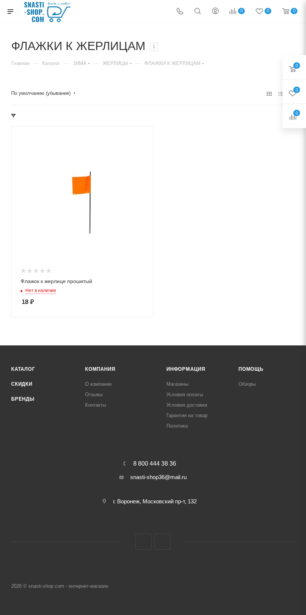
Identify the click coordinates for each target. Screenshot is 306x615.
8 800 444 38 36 (154, 464)
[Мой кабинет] (215, 12)
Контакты (95, 405)
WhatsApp (162, 542)
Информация (185, 369)
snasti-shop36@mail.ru (158, 477)
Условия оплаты (184, 394)
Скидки (21, 384)
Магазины (177, 384)
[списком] (281, 93)
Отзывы (94, 394)
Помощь (250, 369)
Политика (177, 426)
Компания (100, 369)
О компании (98, 384)
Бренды (23, 399)
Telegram (143, 542)
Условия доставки (186, 405)
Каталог (23, 369)
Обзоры (247, 384)
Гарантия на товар (186, 415)
